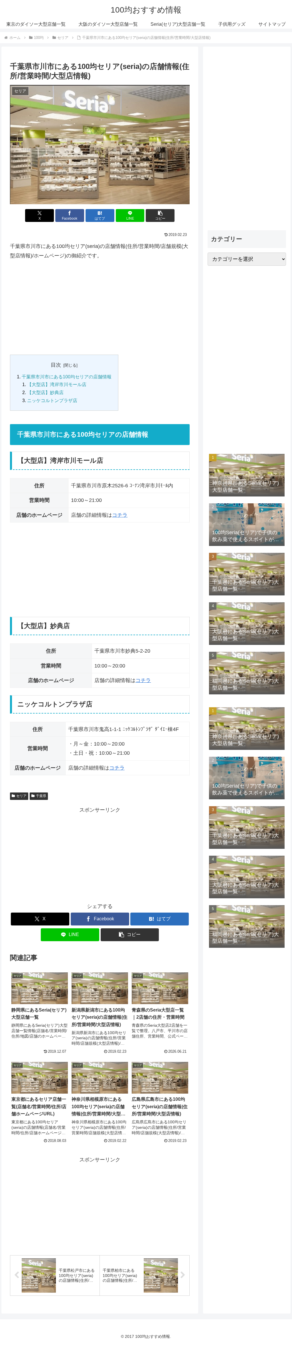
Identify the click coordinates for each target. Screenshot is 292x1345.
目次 (56, 365)
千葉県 (41, 796)
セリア (21, 796)
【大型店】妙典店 (45, 392)
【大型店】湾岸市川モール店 (56, 384)
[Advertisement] (100, 307)
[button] (160, 215)
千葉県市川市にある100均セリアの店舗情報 (66, 376)
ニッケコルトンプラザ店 (52, 400)
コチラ (119, 515)
